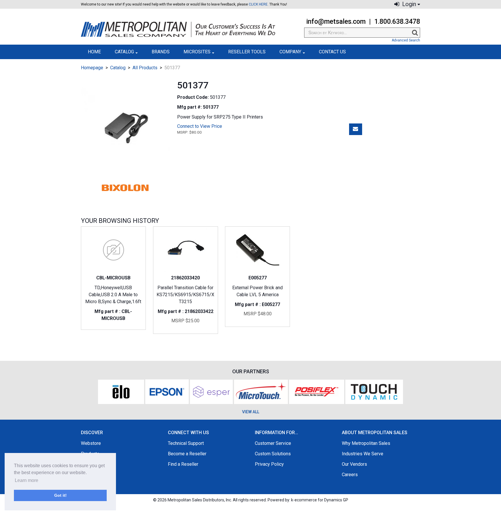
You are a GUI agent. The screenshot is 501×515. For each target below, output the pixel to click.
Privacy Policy (269, 464)
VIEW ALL (250, 412)
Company (290, 51)
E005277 (257, 278)
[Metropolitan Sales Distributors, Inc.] (178, 29)
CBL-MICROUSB (113, 278)
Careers (350, 474)
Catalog (124, 51)
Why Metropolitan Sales (366, 443)
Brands (161, 51)
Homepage (92, 67)
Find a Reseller (183, 464)
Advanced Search (406, 40)
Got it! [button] (60, 495)
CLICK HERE (258, 4)
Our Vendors (354, 464)
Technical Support (186, 443)
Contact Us (332, 51)
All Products (144, 67)
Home (94, 51)
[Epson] (167, 391)
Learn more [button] (26, 480)
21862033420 (185, 278)
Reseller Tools (247, 51)
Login (408, 4)
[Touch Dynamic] (374, 391)
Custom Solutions (273, 453)
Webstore (91, 443)
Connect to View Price (199, 126)
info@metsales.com (336, 22)
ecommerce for (321, 500)
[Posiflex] (316, 391)
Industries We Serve (362, 453)
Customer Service (273, 443)
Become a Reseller (187, 453)
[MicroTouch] (261, 391)
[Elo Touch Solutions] (121, 391)
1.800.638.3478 (397, 22)
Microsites (197, 51)
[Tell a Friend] (355, 129)
